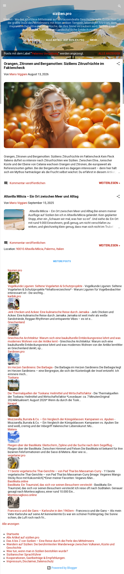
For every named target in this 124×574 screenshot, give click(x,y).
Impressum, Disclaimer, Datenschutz (30, 561)
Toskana (13, 377)
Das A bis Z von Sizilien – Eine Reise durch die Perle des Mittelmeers (50, 541)
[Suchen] (119, 7)
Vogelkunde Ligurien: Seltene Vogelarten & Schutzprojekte (45, 286)
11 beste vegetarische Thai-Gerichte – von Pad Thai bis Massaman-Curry (54, 471)
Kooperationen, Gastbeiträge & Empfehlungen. (35, 558)
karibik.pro (14, 296)
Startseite (32, 40)
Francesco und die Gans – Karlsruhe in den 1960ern (41, 510)
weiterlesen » (109, 183)
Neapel (12, 403)
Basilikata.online (18, 481)
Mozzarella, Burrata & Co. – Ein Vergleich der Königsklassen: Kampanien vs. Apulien (61, 419)
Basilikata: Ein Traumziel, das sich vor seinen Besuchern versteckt (50, 484)
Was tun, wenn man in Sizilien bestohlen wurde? (37, 551)
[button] (118, 64)
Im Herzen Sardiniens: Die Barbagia (30, 367)
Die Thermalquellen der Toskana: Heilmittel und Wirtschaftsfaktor (49, 393)
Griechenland (16, 322)
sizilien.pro (62, 13)
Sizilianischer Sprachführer (23, 554)
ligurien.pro (15, 270)
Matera (12, 429)
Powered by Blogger (64, 567)
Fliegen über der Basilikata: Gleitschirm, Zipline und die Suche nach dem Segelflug (60, 445)
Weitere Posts (62, 261)
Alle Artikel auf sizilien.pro (65, 40)
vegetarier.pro (16, 455)
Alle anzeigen (109, 53)
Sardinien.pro (16, 351)
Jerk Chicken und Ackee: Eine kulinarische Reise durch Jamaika (48, 312)
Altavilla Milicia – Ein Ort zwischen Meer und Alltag (41, 196)
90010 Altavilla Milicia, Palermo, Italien (40, 249)
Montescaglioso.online (22, 495)
